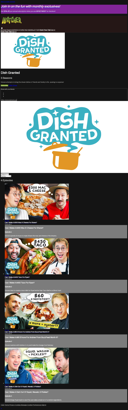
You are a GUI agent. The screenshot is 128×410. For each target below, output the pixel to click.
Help (2, 405)
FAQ (26, 30)
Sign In (14, 31)
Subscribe (4, 85)
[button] (1, 28)
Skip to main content (8, 1)
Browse (4, 30)
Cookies (18, 405)
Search (9, 30)
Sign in (53, 30)
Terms (6, 405)
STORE (21, 30)
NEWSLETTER (33, 30)
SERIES (15, 30)
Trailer (10, 85)
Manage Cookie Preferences (31, 405)
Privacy (12, 405)
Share (15, 85)
